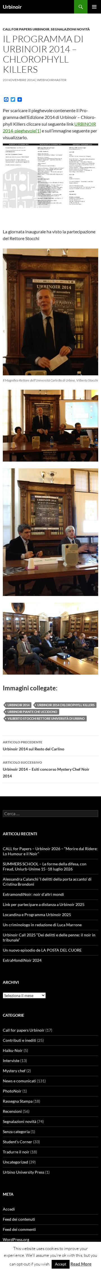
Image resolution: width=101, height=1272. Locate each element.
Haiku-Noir (13, 1050)
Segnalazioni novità (70, 29)
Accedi (9, 1209)
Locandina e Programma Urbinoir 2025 (37, 914)
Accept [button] (60, 1264)
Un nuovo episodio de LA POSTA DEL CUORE (42, 950)
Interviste (11, 1060)
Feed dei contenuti (19, 1219)
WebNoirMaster (51, 80)
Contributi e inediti (19, 1040)
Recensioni (12, 1111)
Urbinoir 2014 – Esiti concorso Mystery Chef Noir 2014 (46, 769)
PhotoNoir (12, 1091)
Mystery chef (14, 1070)
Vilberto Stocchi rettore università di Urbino (46, 718)
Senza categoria (16, 1131)
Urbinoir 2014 (18, 705)
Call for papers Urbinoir (26, 29)
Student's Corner (17, 1141)
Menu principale (94, 7)
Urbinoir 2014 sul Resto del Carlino (33, 745)
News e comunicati (19, 1080)
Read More (80, 1263)
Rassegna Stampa (18, 1101)
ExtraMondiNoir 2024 (22, 960)
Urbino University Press (23, 1172)
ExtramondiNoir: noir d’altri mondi (33, 894)
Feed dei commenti (19, 1229)
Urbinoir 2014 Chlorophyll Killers (66, 705)
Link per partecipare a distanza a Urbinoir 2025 (43, 904)
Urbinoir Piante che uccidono (32, 711)
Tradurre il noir (16, 1151)
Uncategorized (15, 1162)
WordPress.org (16, 1239)
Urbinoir (12, 7)
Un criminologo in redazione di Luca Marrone (42, 924)
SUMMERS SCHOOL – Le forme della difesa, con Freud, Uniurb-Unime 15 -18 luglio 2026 (44, 866)
